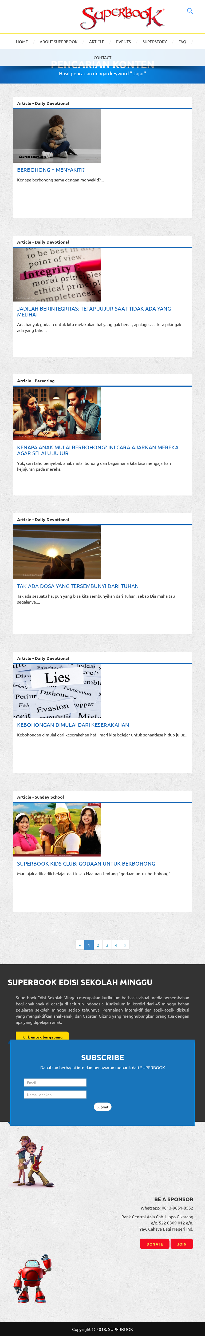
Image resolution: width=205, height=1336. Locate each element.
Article (96, 41)
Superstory (155, 41)
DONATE (155, 1244)
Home (22, 41)
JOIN (182, 1244)
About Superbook (58, 41)
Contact (102, 57)
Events (123, 41)
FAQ (182, 41)
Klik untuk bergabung (42, 1036)
